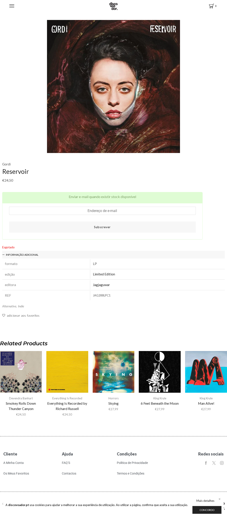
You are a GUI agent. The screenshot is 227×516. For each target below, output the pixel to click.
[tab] (113, 255)
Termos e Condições (130, 473)
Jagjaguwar (101, 285)
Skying (113, 403)
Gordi (6, 164)
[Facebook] (206, 463)
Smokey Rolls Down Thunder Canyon (21, 406)
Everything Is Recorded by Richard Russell (67, 406)
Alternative (9, 306)
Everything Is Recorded (67, 398)
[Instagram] (222, 463)
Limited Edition (104, 274)
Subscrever (102, 227)
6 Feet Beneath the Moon (160, 403)
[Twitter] (214, 463)
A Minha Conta (13, 463)
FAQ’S (66, 463)
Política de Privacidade (132, 463)
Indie (21, 306)
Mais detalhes (205, 500)
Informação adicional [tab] (22, 254)
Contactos (69, 473)
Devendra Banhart (21, 398)
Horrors (113, 398)
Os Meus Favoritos (16, 473)
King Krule (159, 398)
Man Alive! (206, 403)
